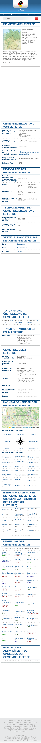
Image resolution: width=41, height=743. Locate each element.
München (30, 509)
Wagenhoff (5, 479)
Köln (3, 515)
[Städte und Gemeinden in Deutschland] (20, 4)
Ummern (17, 485)
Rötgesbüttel (19, 461)
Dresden (17, 524)
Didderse (30, 462)
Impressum (20, 735)
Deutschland (21, 244)
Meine (17, 467)
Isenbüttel (5, 470)
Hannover (30, 524)
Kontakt (24, 737)
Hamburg (18, 509)
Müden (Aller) (6, 474)
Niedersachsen (22, 248)
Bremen (4, 524)
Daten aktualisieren (9, 63)
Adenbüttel (5, 462)
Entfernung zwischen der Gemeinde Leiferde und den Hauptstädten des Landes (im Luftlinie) (19, 499)
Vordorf (17, 470)
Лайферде (18, 322)
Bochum (30, 531)
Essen (29, 520)
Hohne (29, 480)
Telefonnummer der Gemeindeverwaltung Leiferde (18, 210)
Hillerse (7, 441)
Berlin (4, 509)
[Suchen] (36, 18)
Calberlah (18, 475)
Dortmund (18, 519)
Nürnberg (5, 530)
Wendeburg (18, 479)
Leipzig (4, 520)
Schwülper (30, 467)
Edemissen (31, 474)
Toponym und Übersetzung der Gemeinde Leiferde (16, 313)
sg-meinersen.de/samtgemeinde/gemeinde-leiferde (29, 152)
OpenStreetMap (27, 427)
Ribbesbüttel (33, 441)
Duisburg (18, 530)
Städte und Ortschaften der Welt (21, 738)
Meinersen (7, 434)
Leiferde (21, 10)
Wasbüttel (30, 470)
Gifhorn (19, 251)
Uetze (29, 485)
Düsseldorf (31, 514)
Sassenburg (6, 485)
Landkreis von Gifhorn (25, 15)
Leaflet (13, 427)
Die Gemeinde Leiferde (19, 24)
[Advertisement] (20, 93)
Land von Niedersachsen (10, 15)
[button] (4, 410)
